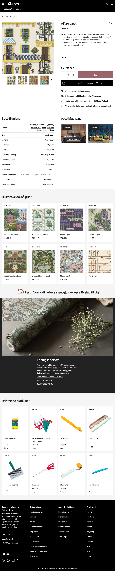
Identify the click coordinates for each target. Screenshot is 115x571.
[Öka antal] (73, 74)
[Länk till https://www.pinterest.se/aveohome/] (18, 560)
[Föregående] (4, 80)
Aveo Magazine (64, 537)
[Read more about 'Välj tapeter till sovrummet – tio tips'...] (73, 133)
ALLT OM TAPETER (44, 380)
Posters (90, 527)
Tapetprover (34, 537)
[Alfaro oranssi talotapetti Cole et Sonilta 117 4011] (33, 80)
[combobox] (92, 57)
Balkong (33, 125)
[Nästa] (51, 80)
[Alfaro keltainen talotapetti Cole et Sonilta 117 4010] (28, 48)
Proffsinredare (63, 517)
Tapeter (14, 17)
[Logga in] (107, 3)
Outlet (89, 556)
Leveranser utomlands (39, 546)
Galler (44, 127)
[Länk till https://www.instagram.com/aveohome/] (8, 560)
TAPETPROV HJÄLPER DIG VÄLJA (50, 377)
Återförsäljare (63, 532)
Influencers (62, 522)
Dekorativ (41, 125)
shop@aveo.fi (7, 539)
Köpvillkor (34, 532)
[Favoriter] (102, 3)
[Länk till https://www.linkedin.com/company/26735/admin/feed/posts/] (13, 560)
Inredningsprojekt (65, 512)
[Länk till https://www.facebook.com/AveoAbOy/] (3, 560)
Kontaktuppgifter (36, 512)
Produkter (5, 17)
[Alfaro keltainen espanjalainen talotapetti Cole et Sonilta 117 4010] (22, 80)
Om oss (33, 517)
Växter (51, 130)
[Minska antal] (63, 74)
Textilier (90, 541)
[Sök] (97, 3)
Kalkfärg (90, 522)
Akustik (89, 546)
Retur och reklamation (38, 551)
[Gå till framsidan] (13, 3)
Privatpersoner (64, 527)
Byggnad (49, 125)
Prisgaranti (34, 556)
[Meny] (3, 3)
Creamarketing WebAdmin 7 (67, 568)
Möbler (89, 537)
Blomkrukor (36, 127)
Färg (64, 57)
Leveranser (34, 541)
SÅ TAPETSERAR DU (45, 384)
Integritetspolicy (36, 527)
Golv (88, 551)
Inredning (90, 517)
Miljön (32, 522)
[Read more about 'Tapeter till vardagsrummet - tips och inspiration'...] (100, 133)
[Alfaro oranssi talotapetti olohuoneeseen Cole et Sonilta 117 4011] (44, 80)
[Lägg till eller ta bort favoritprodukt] (110, 23)
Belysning (91, 532)
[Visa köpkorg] (111, 3)
